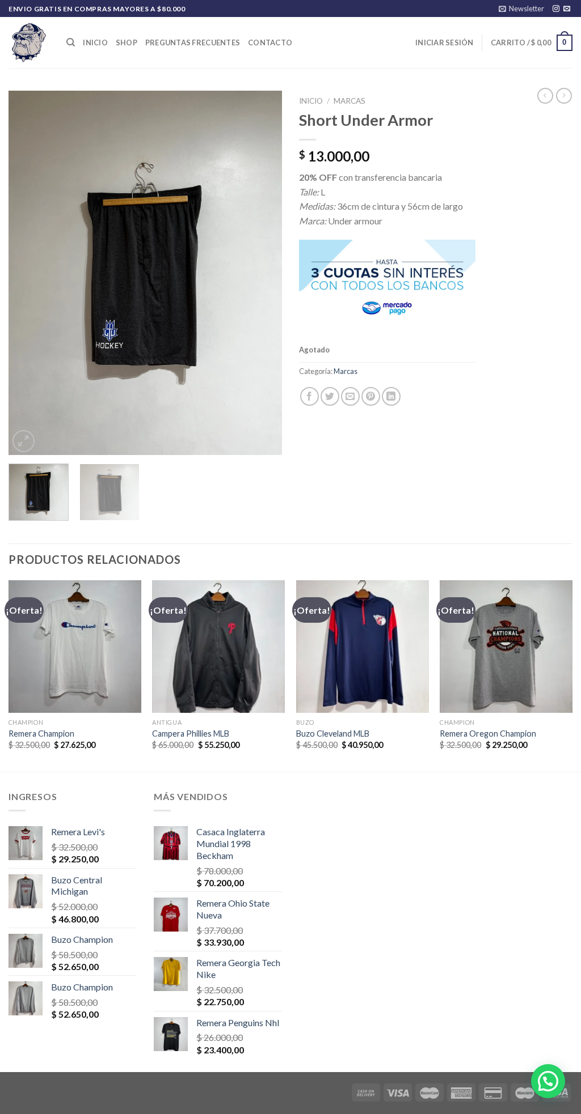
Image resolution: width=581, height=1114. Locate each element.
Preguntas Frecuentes (192, 42)
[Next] (262, 273)
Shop (126, 42)
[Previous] (28, 273)
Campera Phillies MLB (190, 733)
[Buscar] (70, 42)
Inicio (95, 42)
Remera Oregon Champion (488, 733)
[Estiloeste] (29, 42)
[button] (548, 1081)
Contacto (270, 42)
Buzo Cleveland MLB (332, 733)
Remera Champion (41, 733)
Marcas (349, 100)
